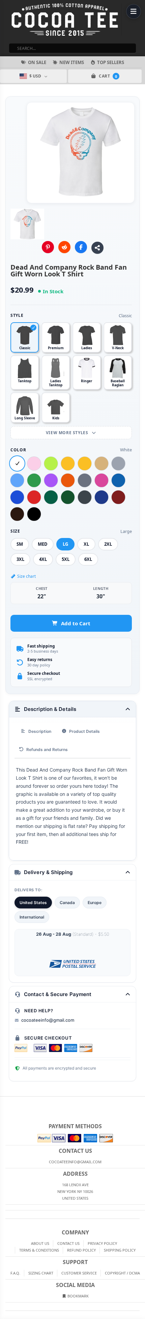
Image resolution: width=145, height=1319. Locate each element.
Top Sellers (110, 62)
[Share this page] (97, 248)
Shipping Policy (120, 1250)
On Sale (37, 62)
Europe (95, 902)
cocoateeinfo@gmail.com (47, 1020)
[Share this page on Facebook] (81, 247)
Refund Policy (81, 1250)
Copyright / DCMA (122, 1273)
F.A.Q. (15, 1273)
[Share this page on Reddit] (64, 247)
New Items (71, 62)
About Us (40, 1243)
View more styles (67, 433)
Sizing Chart (40, 1273)
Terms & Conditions (39, 1250)
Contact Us (68, 1243)
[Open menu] (133, 11)
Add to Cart (75, 623)
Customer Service (79, 1273)
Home (4, 1102)
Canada (67, 902)
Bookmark (77, 1295)
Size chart (26, 576)
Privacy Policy (102, 1243)
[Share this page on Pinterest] (48, 247)
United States (33, 902)
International (32, 917)
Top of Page (140, 1102)
